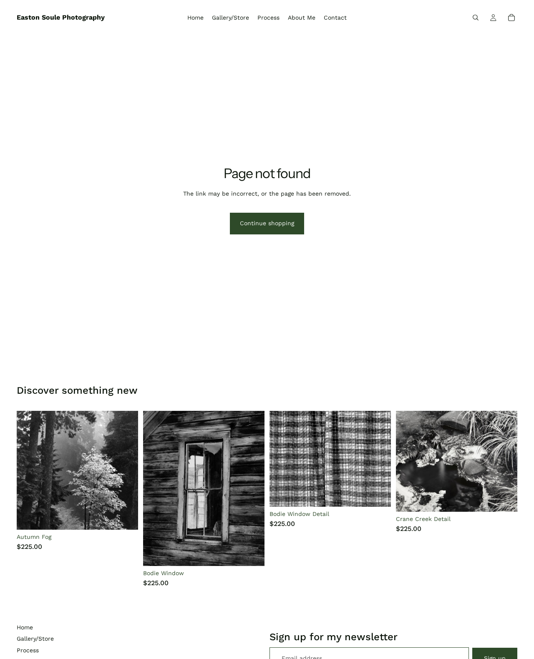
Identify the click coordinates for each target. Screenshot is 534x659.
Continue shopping (267, 223)
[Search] (475, 17)
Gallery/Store (35, 638)
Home (25, 627)
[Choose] (125, 516)
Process (28, 650)
